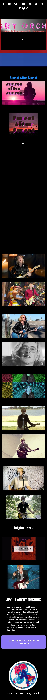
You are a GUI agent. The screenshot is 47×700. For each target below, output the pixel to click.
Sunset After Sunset (23, 77)
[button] (22, 16)
